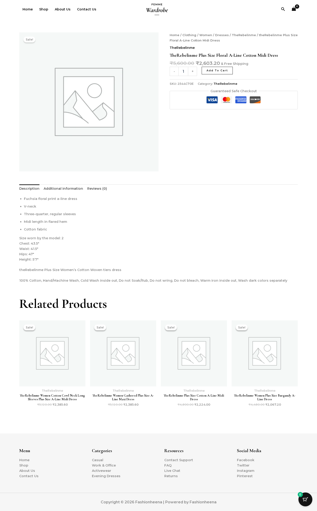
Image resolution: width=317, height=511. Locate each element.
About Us (63, 9)
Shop (43, 9)
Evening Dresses (106, 476)
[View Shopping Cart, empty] (294, 9)
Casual (97, 460)
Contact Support (178, 460)
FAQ (167, 465)
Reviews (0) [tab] (97, 188)
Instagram (245, 471)
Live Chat (172, 471)
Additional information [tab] (63, 188)
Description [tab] (29, 188)
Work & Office (104, 465)
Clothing (189, 35)
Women (205, 35)
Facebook (245, 460)
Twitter (243, 465)
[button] (283, 9)
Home (28, 9)
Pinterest (245, 476)
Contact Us (86, 9)
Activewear (101, 471)
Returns (171, 476)
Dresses (222, 35)
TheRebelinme (244, 35)
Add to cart (217, 70)
